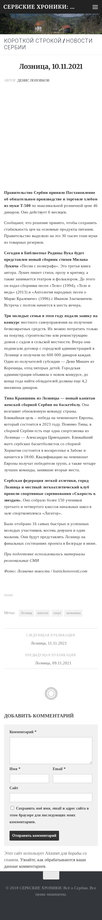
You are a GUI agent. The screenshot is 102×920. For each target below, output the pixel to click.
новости (42, 613)
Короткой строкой (33, 41)
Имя (15, 769)
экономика (73, 613)
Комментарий (23, 732)
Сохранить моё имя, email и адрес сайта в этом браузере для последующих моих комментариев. (49, 815)
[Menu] (95, 7)
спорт (57, 613)
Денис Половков (33, 80)
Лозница (26, 613)
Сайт (14, 788)
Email (59, 769)
